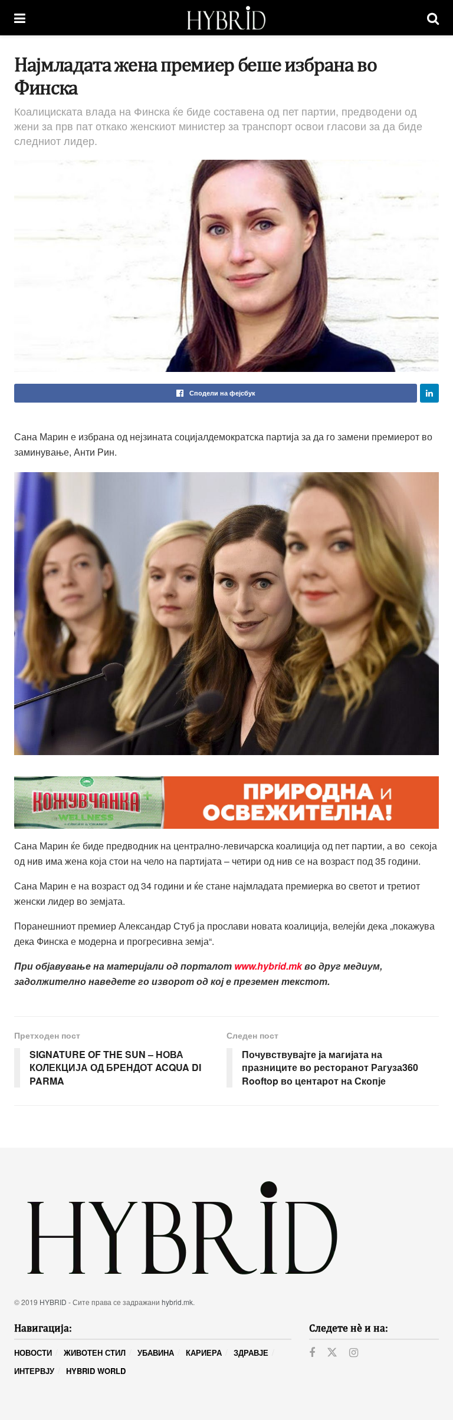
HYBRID (53, 1302)
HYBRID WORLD (96, 1370)
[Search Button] (433, 17)
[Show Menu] (19, 17)
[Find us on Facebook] (312, 1352)
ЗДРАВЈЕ (251, 1352)
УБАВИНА (155, 1352)
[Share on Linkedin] (429, 393)
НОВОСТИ (33, 1352)
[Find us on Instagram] (353, 1352)
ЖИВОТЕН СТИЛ (95, 1352)
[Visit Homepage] (226, 17)
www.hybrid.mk (268, 966)
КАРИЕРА (204, 1352)
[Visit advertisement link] (226, 802)
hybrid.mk (177, 1302)
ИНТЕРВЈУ (34, 1370)
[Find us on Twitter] (332, 1352)
